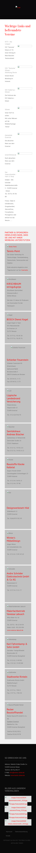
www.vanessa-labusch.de (15, 630)
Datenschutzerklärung (21, 831)
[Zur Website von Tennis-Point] (18, 246)
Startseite (24, 270)
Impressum (9, 831)
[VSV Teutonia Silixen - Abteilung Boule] (25, 70)
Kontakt (8, 836)
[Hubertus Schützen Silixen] (25, 95)
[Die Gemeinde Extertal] (25, 137)
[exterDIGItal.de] (25, 158)
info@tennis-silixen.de (17, 772)
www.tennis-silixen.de (18, 775)
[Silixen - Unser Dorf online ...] (25, 112)
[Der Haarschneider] (25, 178)
